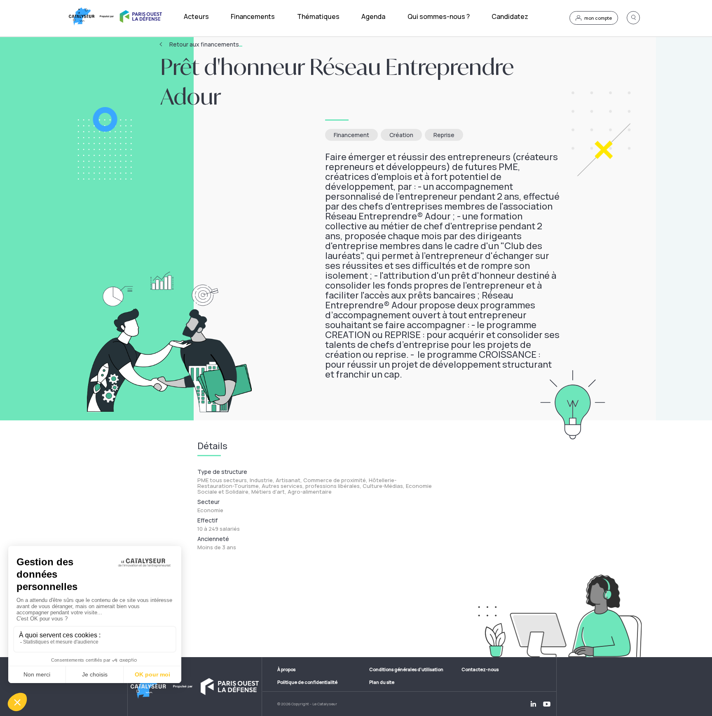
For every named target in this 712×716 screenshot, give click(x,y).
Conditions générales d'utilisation (406, 669)
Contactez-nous (480, 669)
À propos (286, 669)
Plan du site (381, 682)
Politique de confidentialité (307, 682)
